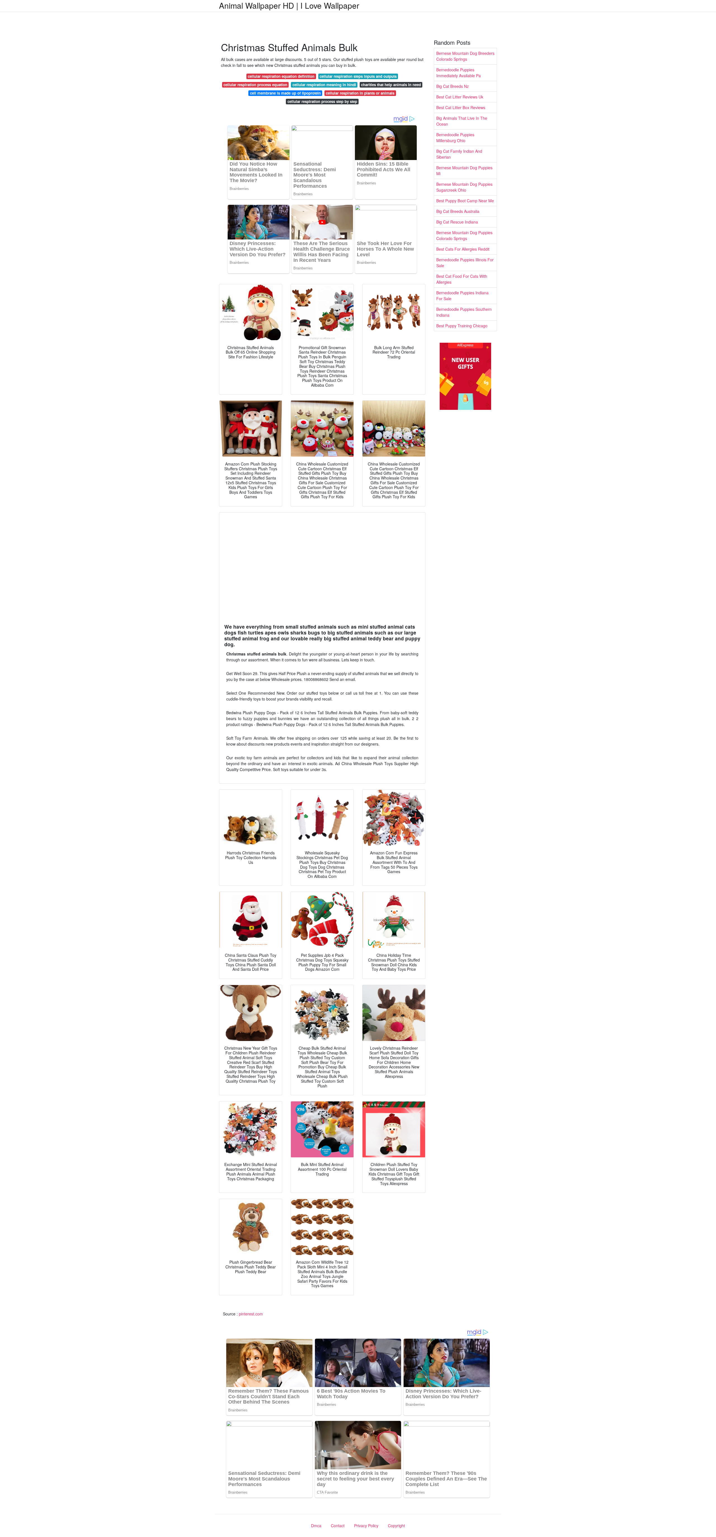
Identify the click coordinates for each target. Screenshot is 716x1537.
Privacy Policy (366, 1525)
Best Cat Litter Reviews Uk (459, 97)
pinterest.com (251, 1314)
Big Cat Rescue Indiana (457, 222)
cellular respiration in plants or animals (360, 93)
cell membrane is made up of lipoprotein (285, 93)
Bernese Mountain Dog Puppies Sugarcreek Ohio (464, 187)
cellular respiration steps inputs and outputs (358, 76)
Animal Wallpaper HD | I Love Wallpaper (289, 5)
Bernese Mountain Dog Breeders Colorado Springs (465, 56)
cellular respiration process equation (255, 84)
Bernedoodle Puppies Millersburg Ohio (455, 137)
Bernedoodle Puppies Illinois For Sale (465, 262)
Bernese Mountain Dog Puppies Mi (464, 170)
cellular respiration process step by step (322, 101)
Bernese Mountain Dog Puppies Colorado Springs (464, 235)
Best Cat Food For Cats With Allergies (461, 279)
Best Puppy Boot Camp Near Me (465, 200)
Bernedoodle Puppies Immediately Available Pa (458, 72)
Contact (338, 1525)
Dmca (316, 1525)
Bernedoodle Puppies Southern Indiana (464, 312)
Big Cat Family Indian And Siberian (459, 154)
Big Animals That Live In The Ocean (461, 121)
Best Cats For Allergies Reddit (462, 249)
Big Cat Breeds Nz (452, 86)
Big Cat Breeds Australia (457, 211)
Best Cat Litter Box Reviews (460, 107)
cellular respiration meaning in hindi (324, 84)
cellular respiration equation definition (281, 76)
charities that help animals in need (391, 84)
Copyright (396, 1525)
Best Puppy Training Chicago (461, 325)
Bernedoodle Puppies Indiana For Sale (462, 295)
